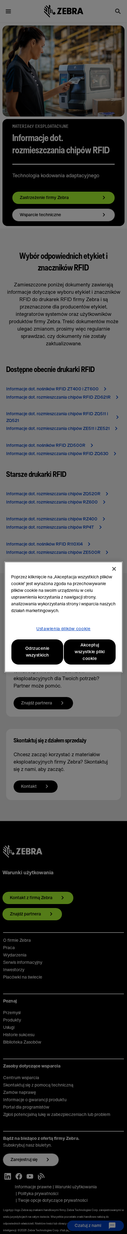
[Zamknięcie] (114, 569)
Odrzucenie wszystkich (37, 651)
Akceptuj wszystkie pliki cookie (90, 652)
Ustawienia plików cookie (63, 629)
